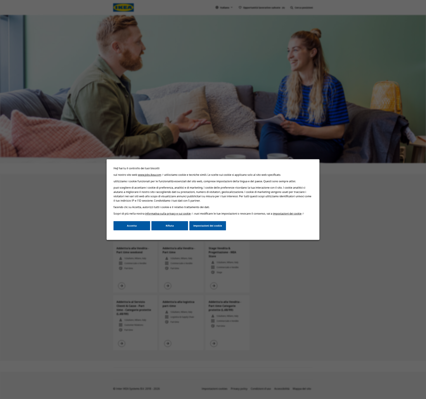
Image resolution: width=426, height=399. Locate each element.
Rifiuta (170, 225)
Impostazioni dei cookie (207, 225)
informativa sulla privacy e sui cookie (168, 213)
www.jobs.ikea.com (149, 175)
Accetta (132, 225)
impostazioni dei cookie (287, 213)
